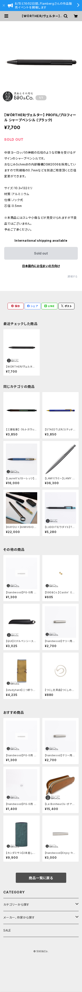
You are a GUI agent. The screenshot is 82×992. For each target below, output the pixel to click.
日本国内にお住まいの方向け (41, 266)
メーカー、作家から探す (19, 917)
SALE (7, 930)
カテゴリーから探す (16, 904)
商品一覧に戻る (41, 878)
